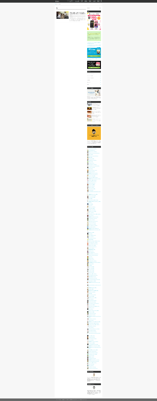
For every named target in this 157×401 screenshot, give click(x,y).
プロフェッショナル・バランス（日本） (94, 310)
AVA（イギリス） (91, 168)
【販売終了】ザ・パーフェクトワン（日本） (94, 345)
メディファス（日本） (91, 266)
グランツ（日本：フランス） (92, 235)
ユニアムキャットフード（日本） (93, 354)
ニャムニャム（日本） (91, 296)
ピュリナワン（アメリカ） (92, 314)
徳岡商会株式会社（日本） (92, 249)
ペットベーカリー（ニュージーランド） (94, 303)
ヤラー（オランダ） (91, 365)
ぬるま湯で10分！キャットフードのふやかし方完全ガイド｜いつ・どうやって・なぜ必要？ (96, 104)
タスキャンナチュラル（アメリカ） (93, 352)
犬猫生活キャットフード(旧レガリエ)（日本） (94, 321)
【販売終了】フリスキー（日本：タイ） (94, 228)
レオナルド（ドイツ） (91, 259)
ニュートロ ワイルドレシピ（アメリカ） (94, 361)
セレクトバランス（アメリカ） (93, 331)
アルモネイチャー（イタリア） (93, 160)
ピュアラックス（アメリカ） (92, 313)
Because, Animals (91, 239)
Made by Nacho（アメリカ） (92, 276)
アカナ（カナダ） (91, 154)
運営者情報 (98, 1)
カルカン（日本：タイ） (92, 252)
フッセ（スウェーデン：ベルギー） (93, 242)
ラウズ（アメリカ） (91, 320)
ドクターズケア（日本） (92, 208)
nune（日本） (90, 293)
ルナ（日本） (90, 265)
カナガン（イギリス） (91, 187)
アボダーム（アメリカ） (92, 171)
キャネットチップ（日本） (92, 188)
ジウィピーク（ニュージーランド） (93, 368)
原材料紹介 (85, 1)
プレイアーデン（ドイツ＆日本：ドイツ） (94, 306)
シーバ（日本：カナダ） (92, 335)
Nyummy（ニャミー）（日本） (93, 297)
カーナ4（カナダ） (91, 190)
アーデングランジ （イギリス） (93, 164)
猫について (88, 82)
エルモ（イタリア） (91, 215)
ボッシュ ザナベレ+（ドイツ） (93, 181)
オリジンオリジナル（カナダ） (93, 300)
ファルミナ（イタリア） (92, 219)
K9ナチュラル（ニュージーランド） (93, 221)
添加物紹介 (90, 1)
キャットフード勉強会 (79, 399)
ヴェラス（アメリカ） (91, 355)
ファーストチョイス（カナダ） (93, 148)
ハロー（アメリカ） (91, 236)
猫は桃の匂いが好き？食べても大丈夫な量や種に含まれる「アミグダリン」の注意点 (96, 116)
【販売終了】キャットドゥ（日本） (93, 194)
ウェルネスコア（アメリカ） (92, 358)
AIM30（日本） (91, 157)
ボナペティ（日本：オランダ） (93, 180)
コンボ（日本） (91, 198)
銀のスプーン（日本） (91, 232)
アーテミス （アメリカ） (92, 167)
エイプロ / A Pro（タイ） (92, 150)
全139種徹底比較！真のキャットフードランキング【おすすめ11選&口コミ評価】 (96, 108)
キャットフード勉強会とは (70, 1)
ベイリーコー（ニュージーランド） (93, 174)
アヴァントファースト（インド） (93, 170)
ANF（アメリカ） (91, 161)
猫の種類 (82, 1)
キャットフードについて (90, 73)
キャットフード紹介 (77, 1)
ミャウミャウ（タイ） (91, 272)
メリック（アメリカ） (91, 269)
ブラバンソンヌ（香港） (92, 184)
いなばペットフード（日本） (92, 245)
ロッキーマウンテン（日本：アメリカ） (94, 323)
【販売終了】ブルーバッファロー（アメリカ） (95, 178)
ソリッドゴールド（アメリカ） (93, 338)
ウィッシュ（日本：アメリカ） (93, 362)
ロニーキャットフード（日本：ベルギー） (94, 324)
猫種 (88, 84)
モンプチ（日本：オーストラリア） (93, 275)
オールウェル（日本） (91, 158)
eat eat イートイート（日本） (92, 211)
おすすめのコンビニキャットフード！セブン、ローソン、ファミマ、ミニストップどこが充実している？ (96, 120)
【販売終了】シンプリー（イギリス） (93, 341)
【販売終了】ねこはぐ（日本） (93, 287)
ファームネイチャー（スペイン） (93, 218)
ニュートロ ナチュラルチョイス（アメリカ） (94, 279)
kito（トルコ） (90, 256)
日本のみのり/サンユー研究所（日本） (93, 290)
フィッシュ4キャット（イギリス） (93, 225)
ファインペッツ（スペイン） (92, 222)
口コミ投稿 (94, 1)
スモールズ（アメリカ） (92, 337)
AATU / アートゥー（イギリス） (93, 151)
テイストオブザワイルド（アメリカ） (93, 344)
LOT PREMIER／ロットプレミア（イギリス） (94, 262)
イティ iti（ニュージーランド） (93, 246)
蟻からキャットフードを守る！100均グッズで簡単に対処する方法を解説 (96, 112)
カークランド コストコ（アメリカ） (93, 255)
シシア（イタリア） (91, 327)
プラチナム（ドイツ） (91, 307)
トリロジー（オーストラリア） (93, 351)
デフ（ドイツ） (91, 205)
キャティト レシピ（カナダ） (92, 195)
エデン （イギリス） (91, 212)
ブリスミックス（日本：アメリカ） (93, 177)
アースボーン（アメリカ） (92, 209)
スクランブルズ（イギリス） (92, 330)
